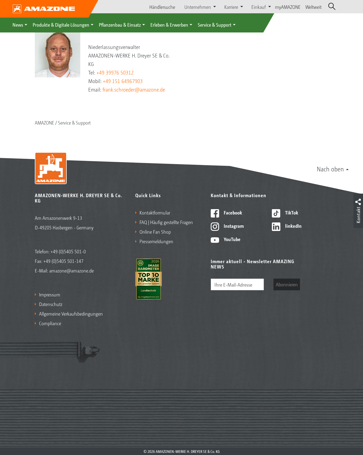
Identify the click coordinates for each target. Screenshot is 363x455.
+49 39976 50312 (115, 72)
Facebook (232, 212)
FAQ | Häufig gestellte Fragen (166, 222)
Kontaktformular (155, 212)
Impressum (49, 294)
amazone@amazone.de (71, 270)
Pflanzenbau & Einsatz (120, 24)
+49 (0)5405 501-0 (68, 251)
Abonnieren (287, 284)
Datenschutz (50, 303)
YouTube (231, 239)
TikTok (291, 212)
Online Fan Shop (155, 231)
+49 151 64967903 (123, 81)
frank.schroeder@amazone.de (134, 89)
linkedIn (293, 225)
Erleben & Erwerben (169, 24)
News (17, 24)
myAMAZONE (288, 6)
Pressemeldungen (156, 241)
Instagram (233, 225)
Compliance (50, 323)
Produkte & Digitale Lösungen (61, 24)
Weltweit (313, 6)
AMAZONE (44, 122)
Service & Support (214, 24)
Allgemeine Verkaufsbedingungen (71, 313)
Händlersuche (162, 6)
